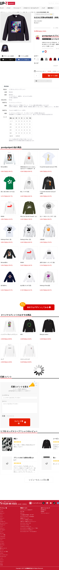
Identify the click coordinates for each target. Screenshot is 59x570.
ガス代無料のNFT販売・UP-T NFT (27, 514)
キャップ (1, 549)
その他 (1, 564)
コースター (2, 543)
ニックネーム (5, 395)
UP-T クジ (22, 513)
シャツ (1, 514)
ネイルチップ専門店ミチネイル (26, 519)
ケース (1, 546)
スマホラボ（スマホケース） (26, 526)
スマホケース (2, 521)
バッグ (43, 8)
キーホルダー (2, 529)
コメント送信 (18, 422)
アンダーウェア (3, 556)
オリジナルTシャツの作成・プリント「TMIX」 (29, 528)
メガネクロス (2, 536)
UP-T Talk (22, 511)
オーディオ (2, 544)
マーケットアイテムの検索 (14, 12)
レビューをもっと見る (38, 480)
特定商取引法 (43, 509)
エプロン (1, 553)
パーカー (9, 8)
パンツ (1, 516)
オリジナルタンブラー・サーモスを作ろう (28, 531)
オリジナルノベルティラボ (25, 523)
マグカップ (2, 528)
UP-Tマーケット (4, 12)
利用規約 (42, 511)
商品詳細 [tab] (6, 86)
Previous (34, 59)
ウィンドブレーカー (4, 554)
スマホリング (2, 524)
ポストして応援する (8, 59)
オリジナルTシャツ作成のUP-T (26, 509)
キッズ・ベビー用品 (4, 551)
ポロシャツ (2, 513)
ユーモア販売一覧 (31, 12)
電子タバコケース (3, 548)
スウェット (2, 518)
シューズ (1, 541)
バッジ (1, 531)
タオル (1, 519)
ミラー (1, 539)
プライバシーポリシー (45, 513)
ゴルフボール (2, 538)
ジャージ (1, 559)
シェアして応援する (24, 59)
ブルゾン (1, 561)
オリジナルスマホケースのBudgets (27, 516)
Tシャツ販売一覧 (23, 12)
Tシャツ (2, 8)
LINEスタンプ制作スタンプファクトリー (28, 521)
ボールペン (2, 533)
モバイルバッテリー (4, 523)
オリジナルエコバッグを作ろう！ (26, 529)
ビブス (1, 563)
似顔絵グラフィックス (24, 518)
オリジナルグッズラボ (24, 524)
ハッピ (1, 558)
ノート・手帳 (2, 534)
